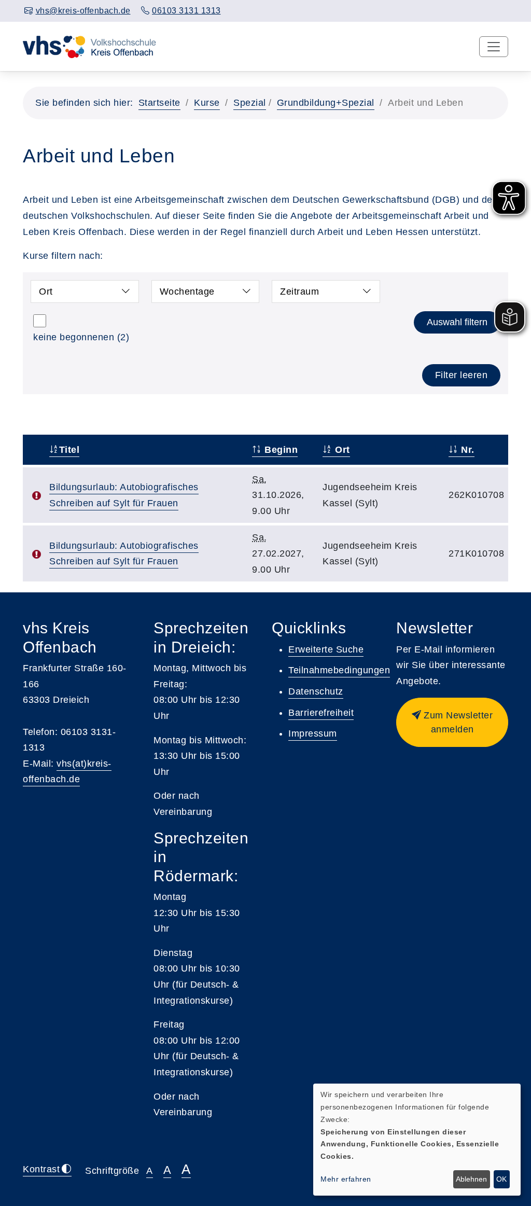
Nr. (466, 450)
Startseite (159, 103)
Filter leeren (461, 375)
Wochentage (187, 291)
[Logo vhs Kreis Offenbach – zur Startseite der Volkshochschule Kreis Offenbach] (89, 46)
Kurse (207, 103)
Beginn (280, 450)
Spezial (249, 103)
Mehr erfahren (345, 1179)
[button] (452, 722)
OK (501, 1179)
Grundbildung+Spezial (325, 103)
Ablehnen (471, 1179)
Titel (69, 450)
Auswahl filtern (457, 322)
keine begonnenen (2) (81, 337)
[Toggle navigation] (493, 46)
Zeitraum (299, 291)
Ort (46, 291)
